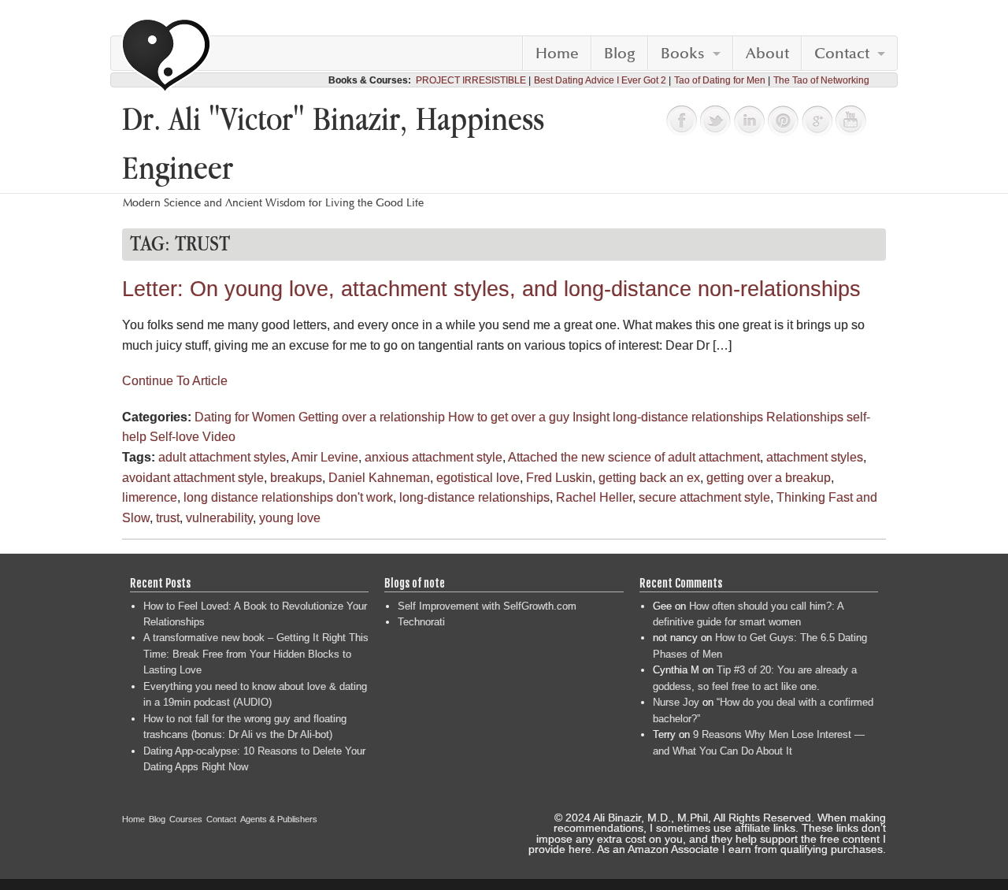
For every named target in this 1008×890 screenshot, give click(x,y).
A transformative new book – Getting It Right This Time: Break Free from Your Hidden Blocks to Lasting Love (256, 654)
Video (218, 436)
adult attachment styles (222, 457)
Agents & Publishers (278, 819)
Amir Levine (324, 457)
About (767, 53)
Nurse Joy (676, 702)
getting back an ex (649, 477)
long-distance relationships (688, 417)
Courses (185, 819)
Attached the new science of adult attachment (634, 457)
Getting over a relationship (371, 417)
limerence (149, 497)
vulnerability (219, 518)
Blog (620, 53)
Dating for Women (245, 417)
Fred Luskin (559, 477)
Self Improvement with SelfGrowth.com (487, 606)
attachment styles (814, 457)
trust (168, 518)
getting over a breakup (768, 477)
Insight (591, 417)
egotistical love (478, 477)
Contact (841, 53)
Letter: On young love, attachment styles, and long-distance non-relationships (491, 289)
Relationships (804, 417)
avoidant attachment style (193, 477)
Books (683, 53)
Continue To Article (175, 381)
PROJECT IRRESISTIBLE (471, 80)
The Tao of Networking (821, 80)
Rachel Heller (594, 497)
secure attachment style (704, 497)
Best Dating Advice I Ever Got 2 (600, 80)
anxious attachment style (433, 457)
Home (557, 53)
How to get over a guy (508, 417)
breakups (296, 477)
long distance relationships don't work (288, 497)
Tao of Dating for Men (719, 80)
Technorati (421, 622)
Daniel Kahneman (379, 477)
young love (290, 518)
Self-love (174, 436)
